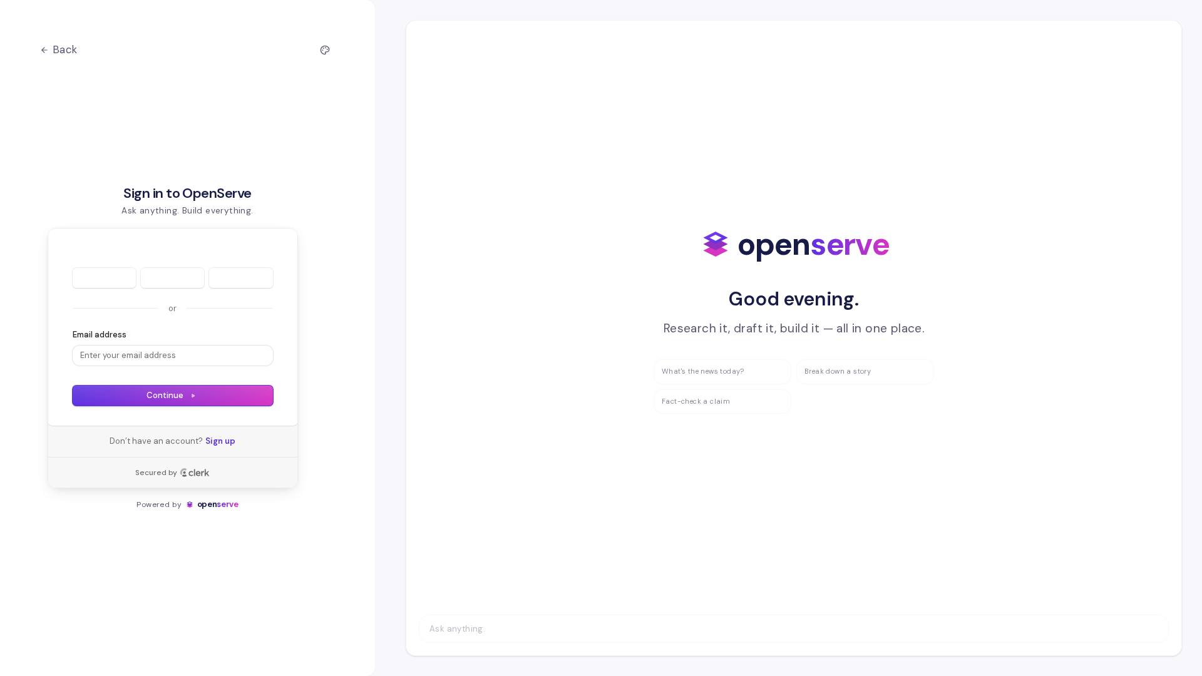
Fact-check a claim (696, 401)
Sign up (220, 441)
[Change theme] (325, 50)
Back (65, 49)
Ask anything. (457, 628)
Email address (99, 334)
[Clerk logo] (195, 472)
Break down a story (837, 371)
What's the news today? (703, 371)
